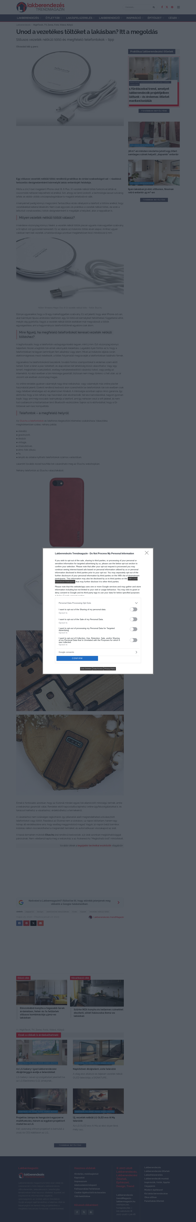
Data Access (98, 669)
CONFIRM (77, 658)
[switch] (133, 609)
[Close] (147, 553)
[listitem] (98, 603)
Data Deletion (86, 669)
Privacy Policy (109, 669)
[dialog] (98, 611)
